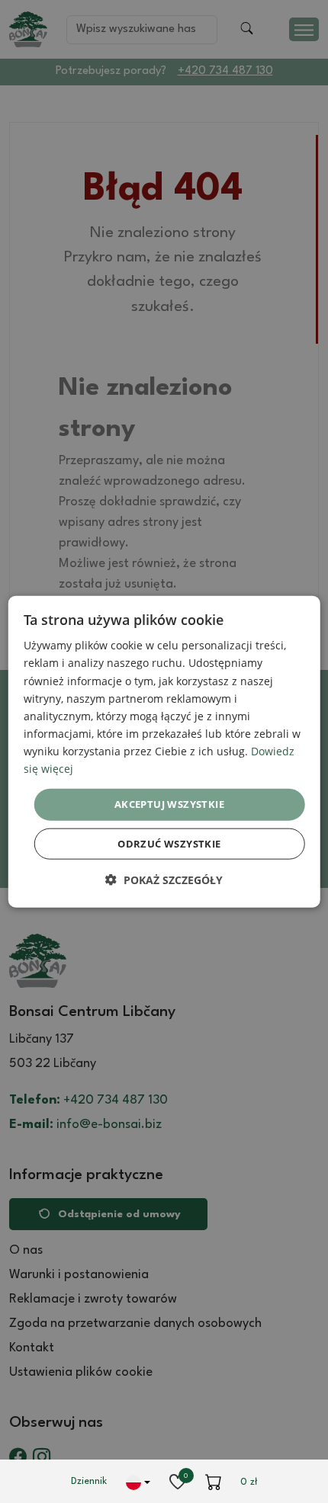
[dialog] (164, 752)
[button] (164, 879)
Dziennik (89, 1481)
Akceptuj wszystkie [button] (169, 804)
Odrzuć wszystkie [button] (168, 843)
